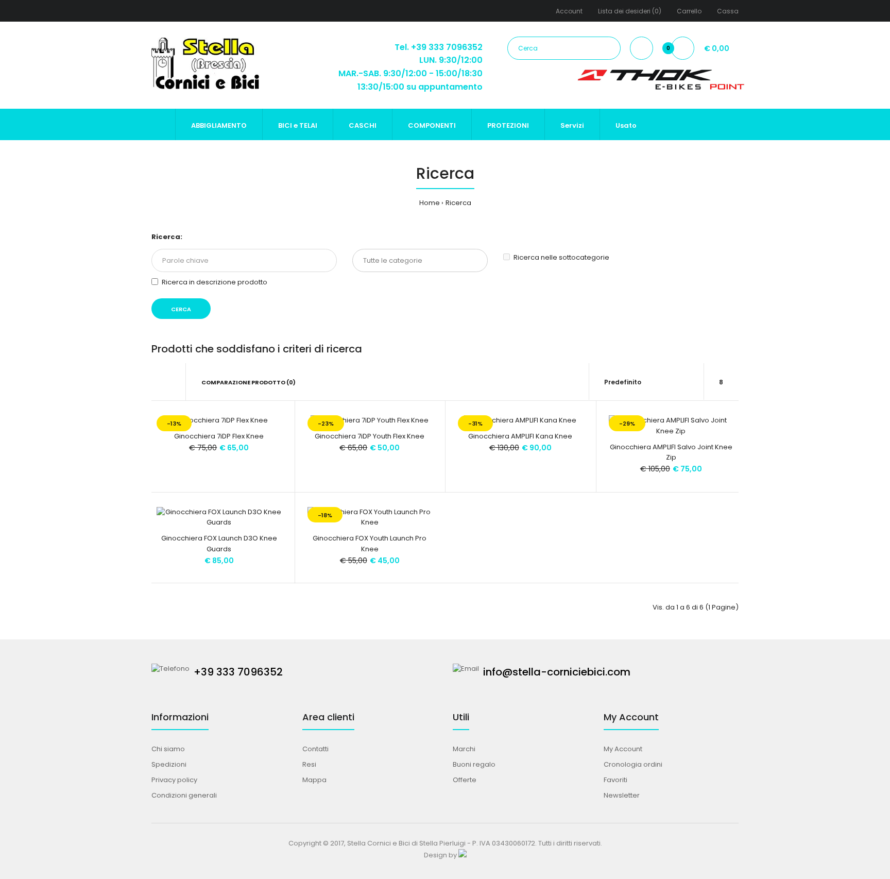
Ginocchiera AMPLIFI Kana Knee (520, 436)
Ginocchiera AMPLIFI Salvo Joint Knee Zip (671, 452)
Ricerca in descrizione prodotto (214, 282)
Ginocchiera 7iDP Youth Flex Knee (369, 436)
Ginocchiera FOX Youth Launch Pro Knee (369, 543)
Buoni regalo (474, 764)
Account (569, 11)
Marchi (464, 749)
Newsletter (622, 795)
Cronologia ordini (633, 764)
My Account (623, 749)
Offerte (464, 780)
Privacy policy (174, 780)
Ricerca (458, 203)
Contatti (315, 749)
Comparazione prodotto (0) (248, 382)
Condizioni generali (184, 795)
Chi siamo (168, 749)
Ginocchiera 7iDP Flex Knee (219, 436)
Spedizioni (168, 764)
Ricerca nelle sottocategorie (561, 257)
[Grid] (154, 382)
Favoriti (615, 780)
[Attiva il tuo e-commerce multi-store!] (462, 855)
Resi (309, 764)
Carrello (689, 11)
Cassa (728, 11)
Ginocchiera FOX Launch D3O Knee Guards (219, 543)
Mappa (314, 780)
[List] (169, 382)
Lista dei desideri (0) (629, 11)
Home (429, 203)
